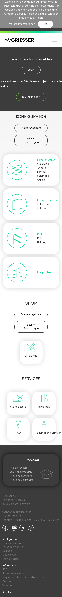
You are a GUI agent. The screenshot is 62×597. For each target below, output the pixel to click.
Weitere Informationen (21, 24)
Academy (8, 592)
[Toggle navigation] (54, 39)
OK (45, 24)
